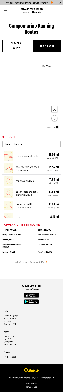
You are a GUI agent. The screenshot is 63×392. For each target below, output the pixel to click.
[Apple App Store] (31, 296)
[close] (60, 3)
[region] (31, 95)
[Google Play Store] (31, 302)
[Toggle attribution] (57, 127)
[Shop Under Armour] (31, 370)
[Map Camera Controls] (54, 118)
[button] (16, 46)
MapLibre (51, 127)
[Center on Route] (54, 109)
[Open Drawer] (5, 10)
